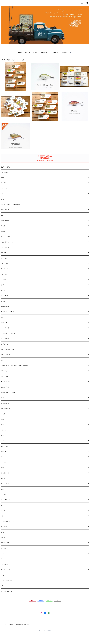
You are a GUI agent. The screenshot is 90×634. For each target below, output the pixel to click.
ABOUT (27, 52)
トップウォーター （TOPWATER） (10, 204)
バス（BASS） (4, 172)
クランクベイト (11, 60)
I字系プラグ (4, 231)
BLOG (35, 52)
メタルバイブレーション (7, 242)
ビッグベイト (4, 258)
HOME (20, 52)
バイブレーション (5, 236)
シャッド (3, 226)
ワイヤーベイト (5, 247)
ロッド (2, 193)
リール (3, 199)
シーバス (3, 183)
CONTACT (54, 52)
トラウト (3, 177)
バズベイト (4, 253)
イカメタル (4, 188)
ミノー (2, 215)
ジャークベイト (5, 220)
